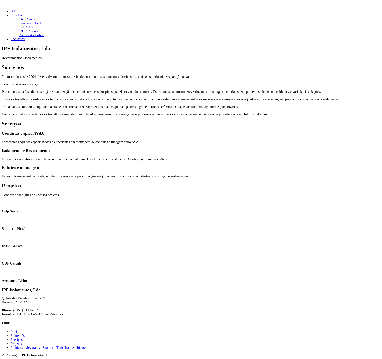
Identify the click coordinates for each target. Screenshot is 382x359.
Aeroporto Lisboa (31, 35)
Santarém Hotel (30, 23)
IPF (13, 11)
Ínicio (15, 332)
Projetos (16, 344)
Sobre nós (18, 336)
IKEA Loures (28, 27)
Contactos (18, 39)
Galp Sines (27, 19)
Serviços (17, 340)
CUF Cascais (28, 31)
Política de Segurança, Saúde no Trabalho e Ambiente (48, 347)
